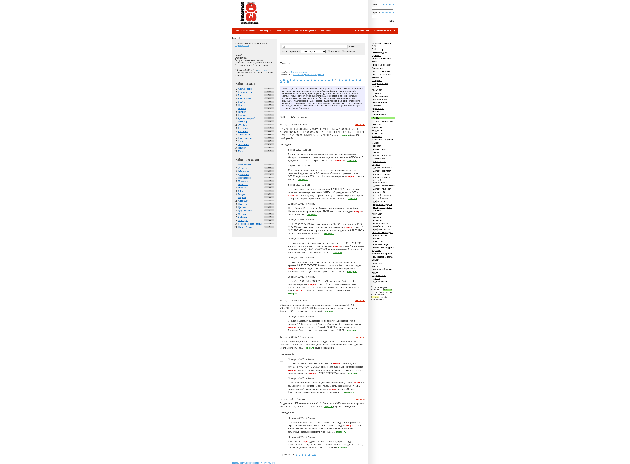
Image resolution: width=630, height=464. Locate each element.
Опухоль (242, 125)
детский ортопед (381, 177)
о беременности (381, 96)
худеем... (376, 272)
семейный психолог (383, 226)
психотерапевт (380, 223)
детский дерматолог (383, 171)
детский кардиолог (382, 167)
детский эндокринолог (380, 181)
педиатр (376, 164)
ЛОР (374, 46)
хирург (375, 266)
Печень (241, 105)
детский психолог (382, 189)
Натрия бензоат (245, 227)
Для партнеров (361, 31)
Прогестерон (244, 178)
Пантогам (242, 204)
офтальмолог (378, 158)
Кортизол (242, 115)
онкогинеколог (380, 99)
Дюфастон (243, 174)
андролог (377, 263)
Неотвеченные (282, 31)
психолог (377, 220)
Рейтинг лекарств (247, 159)
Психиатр (242, 121)
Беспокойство (245, 138)
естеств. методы (381, 71)
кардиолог (377, 130)
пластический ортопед (380, 236)
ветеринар (377, 80)
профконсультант (382, 229)
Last (314, 454)
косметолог (377, 133)
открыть (345, 135)
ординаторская (379, 281)
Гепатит (242, 148)
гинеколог (377, 93)
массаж (375, 143)
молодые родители (382, 207)
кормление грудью (382, 204)
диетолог (376, 111)
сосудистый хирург (382, 269)
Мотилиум (243, 181)
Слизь (241, 151)
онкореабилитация (382, 155)
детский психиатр (382, 195)
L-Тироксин (243, 171)
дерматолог (378, 108)
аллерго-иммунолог (381, 58)
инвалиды (377, 127)
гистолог (377, 124)
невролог (376, 146)
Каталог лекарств (299, 72)
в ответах (335, 51)
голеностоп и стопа (382, 257)
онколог (376, 152)
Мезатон (242, 214)
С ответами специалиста (305, 31)
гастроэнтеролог (380, 83)
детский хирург (380, 198)
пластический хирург (382, 232)
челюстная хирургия (383, 247)
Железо (242, 108)
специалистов (264, 70)
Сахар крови (244, 135)
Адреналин (243, 201)
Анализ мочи (244, 98)
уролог (375, 260)
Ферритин (243, 128)
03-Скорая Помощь (381, 43)
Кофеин (242, 197)
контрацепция (380, 102)
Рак (240, 95)
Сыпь (240, 141)
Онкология (243, 144)
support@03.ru (242, 45)
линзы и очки (379, 161)
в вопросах (349, 51)
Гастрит (242, 112)
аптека (375, 62)
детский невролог (382, 174)
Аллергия (243, 131)
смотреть (352, 160)
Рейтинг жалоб (245, 83)
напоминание (388, 13)
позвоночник (379, 149)
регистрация (388, 4)
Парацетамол (244, 165)
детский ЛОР (379, 192)
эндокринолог (379, 275)
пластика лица (380, 244)
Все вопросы (265, 31)
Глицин (241, 194)
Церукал (242, 207)
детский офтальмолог (384, 186)
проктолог (377, 214)
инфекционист (379, 114)
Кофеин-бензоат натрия (250, 224)
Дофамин (242, 217)
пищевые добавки (382, 65)
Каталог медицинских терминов (308, 74)
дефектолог (379, 201)
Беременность (245, 92)
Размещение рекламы (384, 31)
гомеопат (376, 105)
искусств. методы (382, 74)
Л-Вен (241, 191)
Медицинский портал (249, 13)
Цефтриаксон (245, 210)
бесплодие (377, 68)
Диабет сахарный (246, 118)
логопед (377, 210)
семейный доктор (380, 52)
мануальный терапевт (383, 139)
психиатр (376, 217)
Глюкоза (242, 187)
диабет (376, 278)
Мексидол (243, 220)
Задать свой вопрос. (246, 31)
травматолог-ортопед (382, 253)
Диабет (241, 102)
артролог (376, 55)
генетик (375, 86)
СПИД (376, 118)
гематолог (377, 90)
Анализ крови (245, 89)
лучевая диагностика (382, 121)
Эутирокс (242, 168)
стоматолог (377, 241)
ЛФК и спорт (378, 49)
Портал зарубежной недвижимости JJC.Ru (253, 463)
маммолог (377, 136)
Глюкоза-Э (243, 184)
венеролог (377, 77)
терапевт (376, 250)
